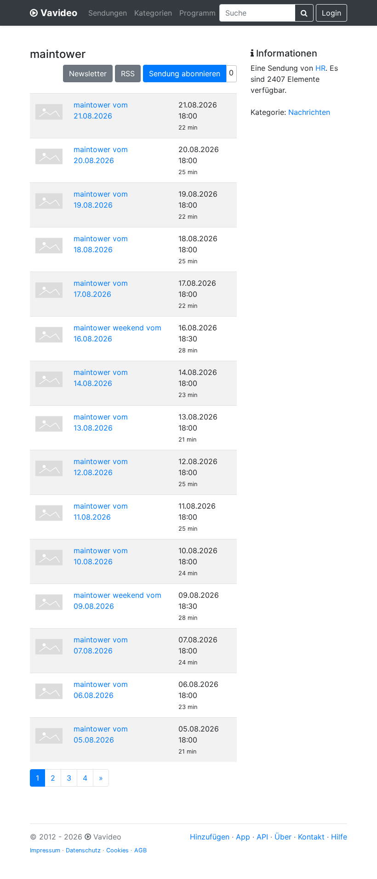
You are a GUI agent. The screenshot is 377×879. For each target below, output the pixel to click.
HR (320, 68)
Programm (197, 12)
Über (282, 836)
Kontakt (311, 836)
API (262, 836)
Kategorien (153, 12)
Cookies (117, 850)
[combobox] (257, 13)
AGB (140, 850)
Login (331, 12)
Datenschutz (83, 850)
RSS (128, 73)
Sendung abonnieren (184, 73)
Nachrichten (309, 112)
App (243, 836)
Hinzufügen (209, 836)
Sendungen (107, 12)
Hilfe (339, 836)
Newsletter (88, 73)
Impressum (45, 850)
